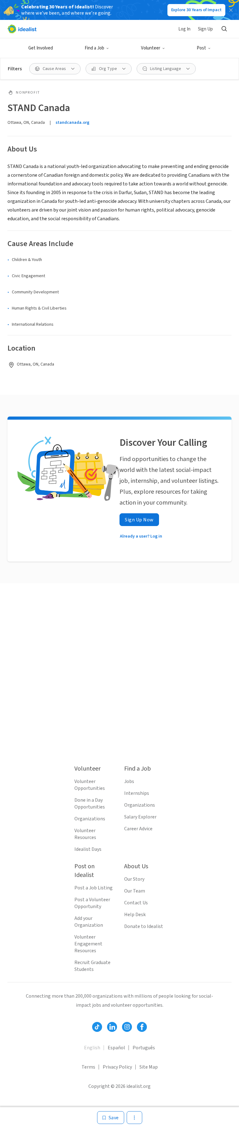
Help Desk (135, 914)
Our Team (134, 891)
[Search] (224, 29)
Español (116, 1047)
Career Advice (138, 828)
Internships (136, 793)
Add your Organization (88, 922)
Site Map (148, 1067)
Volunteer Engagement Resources (88, 944)
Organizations (89, 818)
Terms (88, 1067)
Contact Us (136, 902)
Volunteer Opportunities (89, 785)
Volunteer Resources (85, 834)
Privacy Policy (117, 1067)
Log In (184, 29)
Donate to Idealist (143, 926)
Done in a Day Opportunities (89, 803)
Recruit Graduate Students (92, 966)
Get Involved (40, 48)
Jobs (129, 781)
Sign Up (205, 29)
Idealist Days (87, 849)
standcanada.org (72, 122)
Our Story (134, 879)
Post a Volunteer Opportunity (92, 903)
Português (144, 1047)
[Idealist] (21, 29)
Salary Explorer (140, 816)
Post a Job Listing (93, 887)
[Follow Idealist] (97, 1027)
